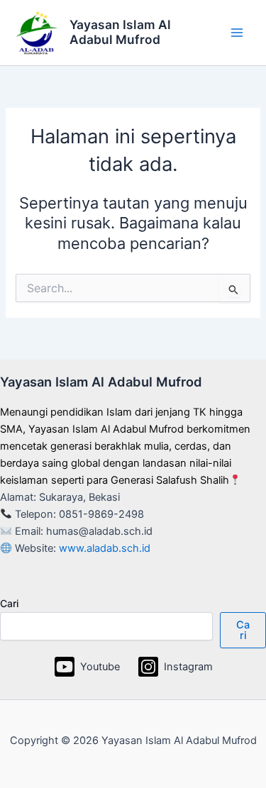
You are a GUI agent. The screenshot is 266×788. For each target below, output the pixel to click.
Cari (9, 603)
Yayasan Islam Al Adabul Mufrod (120, 32)
